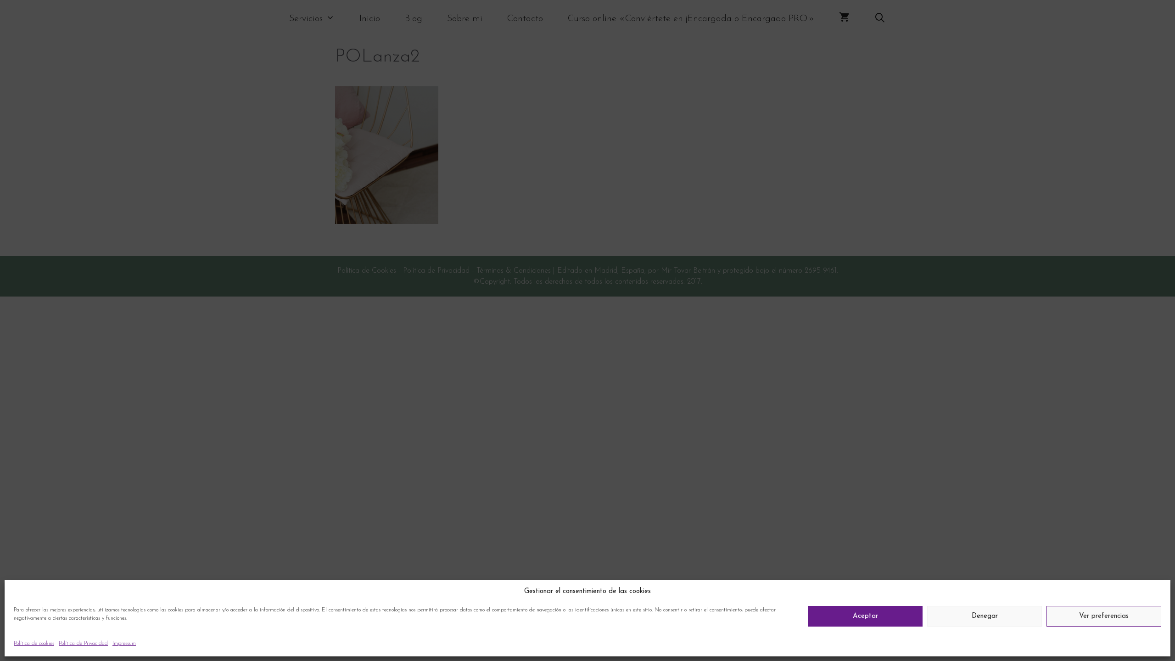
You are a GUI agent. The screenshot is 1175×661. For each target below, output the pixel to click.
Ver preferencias (1104, 616)
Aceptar (865, 616)
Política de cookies (34, 643)
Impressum (124, 643)
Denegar (985, 616)
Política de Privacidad (83, 643)
